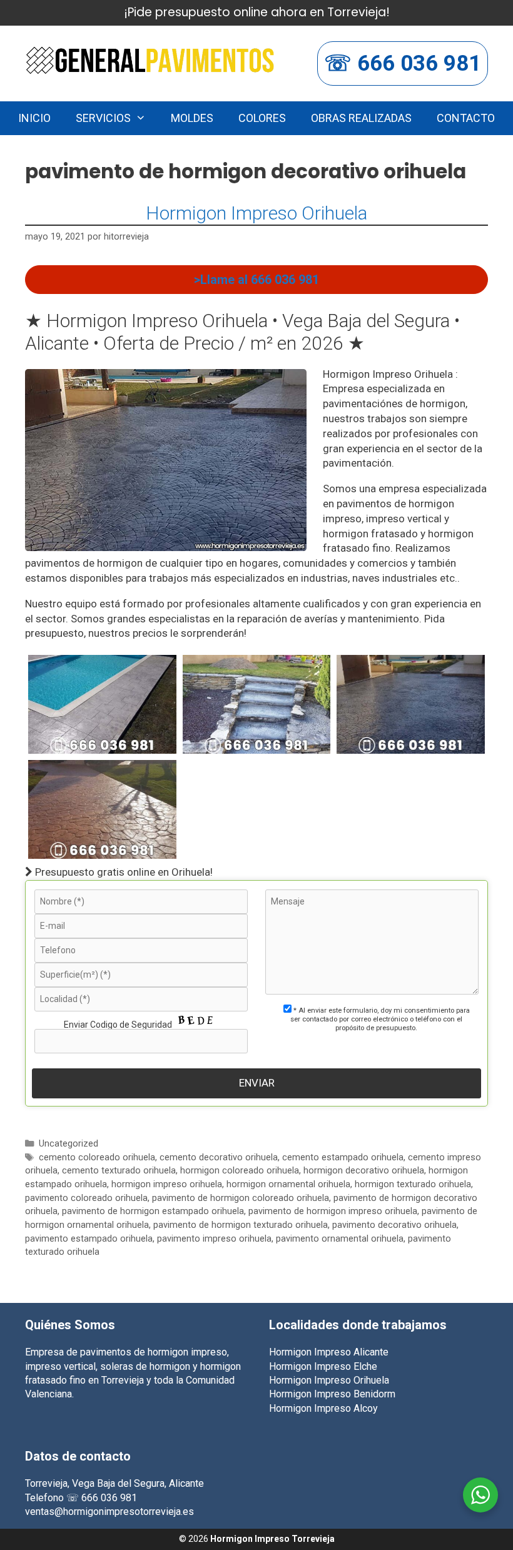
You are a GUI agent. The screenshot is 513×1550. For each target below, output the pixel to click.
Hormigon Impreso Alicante (329, 1352)
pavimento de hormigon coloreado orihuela (240, 1198)
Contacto (466, 117)
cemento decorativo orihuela (219, 1157)
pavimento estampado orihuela (89, 1238)
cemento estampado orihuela (343, 1157)
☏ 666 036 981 (402, 63)
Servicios (103, 117)
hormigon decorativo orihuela (363, 1170)
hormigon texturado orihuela (413, 1184)
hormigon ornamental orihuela (288, 1184)
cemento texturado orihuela (119, 1170)
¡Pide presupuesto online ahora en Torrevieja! (257, 12)
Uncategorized (68, 1143)
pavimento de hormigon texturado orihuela (240, 1225)
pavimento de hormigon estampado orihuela (153, 1211)
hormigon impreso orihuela (166, 1184)
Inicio (34, 117)
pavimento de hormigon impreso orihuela (332, 1211)
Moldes (192, 117)
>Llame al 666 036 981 (256, 279)
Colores (262, 117)
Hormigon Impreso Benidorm (332, 1394)
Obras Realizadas (361, 117)
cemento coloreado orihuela (97, 1157)
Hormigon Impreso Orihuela (256, 213)
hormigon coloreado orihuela (239, 1170)
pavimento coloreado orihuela (86, 1198)
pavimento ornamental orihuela (340, 1238)
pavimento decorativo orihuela (394, 1225)
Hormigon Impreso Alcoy (323, 1408)
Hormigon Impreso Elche (323, 1366)
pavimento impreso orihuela (214, 1238)
